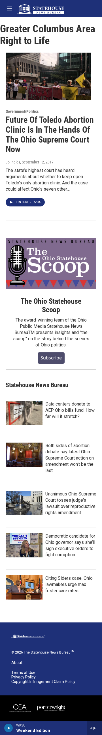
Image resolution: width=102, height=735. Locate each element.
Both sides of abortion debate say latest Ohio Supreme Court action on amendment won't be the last (69, 458)
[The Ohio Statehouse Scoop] (51, 263)
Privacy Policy (23, 677)
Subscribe (51, 358)
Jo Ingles (13, 162)
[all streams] (94, 728)
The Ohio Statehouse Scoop (51, 305)
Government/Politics (22, 111)
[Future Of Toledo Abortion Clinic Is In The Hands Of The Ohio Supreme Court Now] (48, 76)
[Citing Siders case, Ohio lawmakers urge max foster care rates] (24, 587)
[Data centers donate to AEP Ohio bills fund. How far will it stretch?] (24, 413)
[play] (8, 728)
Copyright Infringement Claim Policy (43, 682)
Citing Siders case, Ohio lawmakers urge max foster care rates (69, 584)
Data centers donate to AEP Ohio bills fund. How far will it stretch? (70, 410)
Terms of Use (23, 673)
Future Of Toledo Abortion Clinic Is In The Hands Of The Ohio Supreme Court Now (50, 134)
